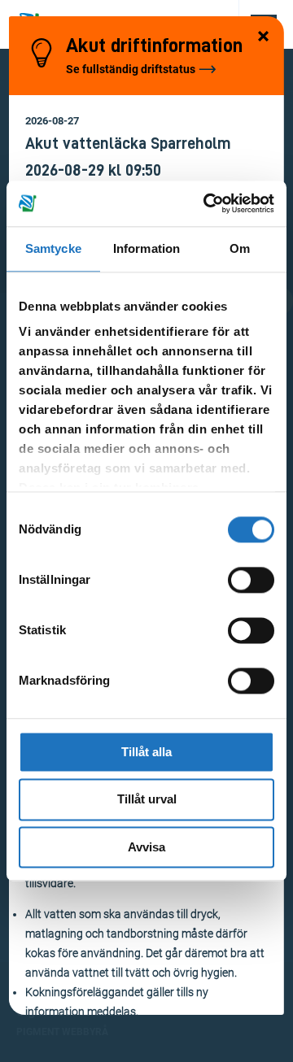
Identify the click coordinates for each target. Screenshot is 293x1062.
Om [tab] (240, 248)
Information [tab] (146, 248)
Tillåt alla (146, 752)
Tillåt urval (147, 800)
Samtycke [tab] (53, 248)
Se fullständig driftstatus (130, 69)
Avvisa (146, 847)
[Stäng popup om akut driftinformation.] (264, 37)
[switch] (251, 580)
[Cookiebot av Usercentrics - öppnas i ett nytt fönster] (206, 203)
